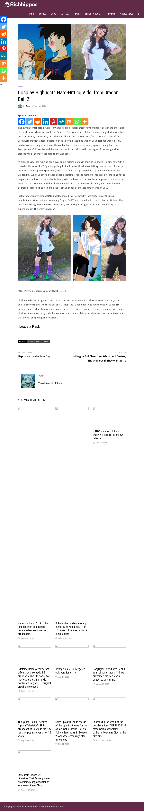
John (28, 106)
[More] (84, 121)
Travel (77, 13)
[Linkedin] (45, 121)
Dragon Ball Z (34, 341)
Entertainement (94, 13)
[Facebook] (21, 121)
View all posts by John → (50, 383)
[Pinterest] (53, 121)
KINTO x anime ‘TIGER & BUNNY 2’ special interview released (108, 435)
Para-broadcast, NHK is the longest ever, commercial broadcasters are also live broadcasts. (33, 629)
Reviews (111, 13)
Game (53, 13)
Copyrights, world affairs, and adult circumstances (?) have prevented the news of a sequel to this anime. (109, 674)
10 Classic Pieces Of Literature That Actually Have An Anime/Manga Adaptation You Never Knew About (34, 780)
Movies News (126, 13)
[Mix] (69, 121)
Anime (31, 13)
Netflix (65, 13)
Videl (46, 341)
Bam (61, 806)
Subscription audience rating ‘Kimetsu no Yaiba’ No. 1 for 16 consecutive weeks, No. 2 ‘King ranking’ (71, 629)
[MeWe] (61, 121)
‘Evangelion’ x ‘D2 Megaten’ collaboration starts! (70, 670)
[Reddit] (37, 121)
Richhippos (27, 806)
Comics (42, 13)
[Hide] (1, 84)
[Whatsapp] (77, 121)
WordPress (50, 806)
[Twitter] (29, 121)
